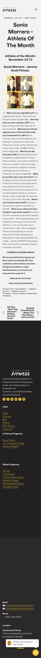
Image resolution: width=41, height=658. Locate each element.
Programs (7, 416)
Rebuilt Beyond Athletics (13, 484)
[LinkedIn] (11, 399)
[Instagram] (4, 399)
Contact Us (7, 429)
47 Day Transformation (13, 477)
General (9, 18)
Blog (5, 419)
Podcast (6, 423)
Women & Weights (11, 446)
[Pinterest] (23, 399)
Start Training (9, 426)
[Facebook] (8, 399)
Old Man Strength (11, 480)
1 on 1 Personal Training (13, 443)
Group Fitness (9, 440)
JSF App (6, 471)
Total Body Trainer (11, 487)
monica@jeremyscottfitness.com (19, 608)
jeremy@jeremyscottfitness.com (19, 605)
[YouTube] (15, 399)
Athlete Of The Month (15, 289)
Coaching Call (9, 474)
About (5, 413)
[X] (19, 399)
